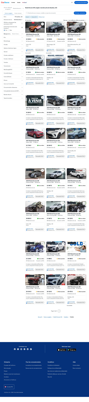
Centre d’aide (76, 365)
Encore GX (34, 17)
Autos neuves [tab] (17, 13)
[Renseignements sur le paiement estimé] (33, 41)
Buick (27, 17)
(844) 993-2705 (50, 49)
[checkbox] (22, 23)
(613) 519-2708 (50, 301)
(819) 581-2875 (71, 122)
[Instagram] (24, 349)
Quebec (66, 317)
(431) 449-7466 (50, 269)
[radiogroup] (13, 28)
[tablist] (13, 13)
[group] (56, 17)
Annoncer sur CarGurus (10, 379)
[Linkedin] (28, 349)
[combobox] (18, 8)
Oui (6, 30)
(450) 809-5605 (29, 301)
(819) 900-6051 (71, 82)
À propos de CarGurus (9, 365)
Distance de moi (8, 19)
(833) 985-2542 (71, 49)
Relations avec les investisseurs (12, 374)
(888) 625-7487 (29, 195)
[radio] (4, 30)
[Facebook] (15, 349)
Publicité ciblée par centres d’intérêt (57, 374)
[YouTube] (21, 349)
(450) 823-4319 (71, 195)
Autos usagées (47, 317)
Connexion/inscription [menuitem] (81, 2)
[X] (18, 349)
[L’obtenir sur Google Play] (71, 350)
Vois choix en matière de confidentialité (57, 371)
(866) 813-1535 (29, 228)
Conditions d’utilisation (53, 365)
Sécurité (50, 376)
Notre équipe (7, 368)
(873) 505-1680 (71, 155)
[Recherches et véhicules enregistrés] (72, 2)
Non (11, 30)
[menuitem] (13, 2)
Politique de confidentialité (54, 368)
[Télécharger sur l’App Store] (61, 350)
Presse (5, 371)
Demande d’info (39, 49)
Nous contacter (77, 368)
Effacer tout (41, 17)
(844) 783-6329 (71, 228)
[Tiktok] (31, 349)
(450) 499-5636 (29, 82)
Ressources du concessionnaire (34, 368)
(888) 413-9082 (71, 301)
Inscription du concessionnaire (34, 365)
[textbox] (73, 20)
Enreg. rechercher (80, 13)
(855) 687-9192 (50, 82)
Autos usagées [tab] (8, 13)
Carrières (6, 376)
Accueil (40, 317)
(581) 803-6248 (29, 49)
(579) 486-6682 (29, 122)
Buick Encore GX (57, 317)
